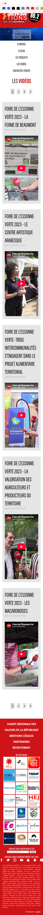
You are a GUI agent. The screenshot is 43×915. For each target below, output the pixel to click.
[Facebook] (3, 8)
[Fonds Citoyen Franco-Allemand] (21, 763)
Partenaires (21, 742)
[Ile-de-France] (9, 763)
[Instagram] (27, 8)
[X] (18, 8)
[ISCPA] (9, 813)
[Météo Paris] (9, 839)
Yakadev (38, 912)
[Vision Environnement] (21, 839)
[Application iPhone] (37, 8)
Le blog (21, 50)
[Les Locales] (34, 763)
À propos (21, 44)
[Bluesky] (8, 8)
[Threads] (13, 8)
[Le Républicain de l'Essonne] (21, 826)
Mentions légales (21, 736)
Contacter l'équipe (21, 70)
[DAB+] (21, 788)
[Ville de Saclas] (34, 813)
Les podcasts (21, 57)
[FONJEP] (9, 801)
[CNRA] (9, 775)
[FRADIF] (34, 775)
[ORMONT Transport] (9, 826)
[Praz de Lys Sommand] (34, 839)
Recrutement (21, 747)
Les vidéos (21, 63)
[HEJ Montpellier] (34, 801)
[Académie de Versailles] (21, 801)
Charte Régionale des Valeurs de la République (21, 727)
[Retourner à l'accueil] (15, 19)
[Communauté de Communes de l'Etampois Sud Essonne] (21, 813)
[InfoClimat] (34, 826)
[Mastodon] (23, 8)
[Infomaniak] (9, 788)
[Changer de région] (34, 19)
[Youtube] (32, 8)
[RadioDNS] (34, 788)
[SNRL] (21, 775)
